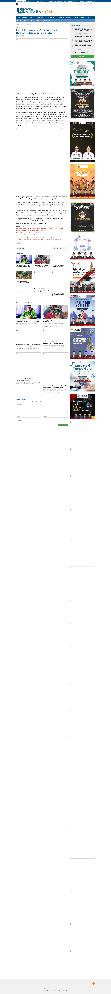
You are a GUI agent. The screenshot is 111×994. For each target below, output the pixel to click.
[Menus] (17, 4)
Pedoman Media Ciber (55, 988)
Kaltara (32, 17)
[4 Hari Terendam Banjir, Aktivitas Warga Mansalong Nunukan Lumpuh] (42, 279)
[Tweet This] (57, 248)
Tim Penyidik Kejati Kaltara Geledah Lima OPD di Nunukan (31, 230)
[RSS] (93, 983)
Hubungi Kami (67, 988)
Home (18, 17)
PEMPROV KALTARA (34, 20)
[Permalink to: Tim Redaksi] (17, 36)
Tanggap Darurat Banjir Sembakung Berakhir (28, 232)
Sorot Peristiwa (50, 17)
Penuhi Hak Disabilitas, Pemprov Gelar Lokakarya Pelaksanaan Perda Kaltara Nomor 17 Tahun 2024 (84, 41)
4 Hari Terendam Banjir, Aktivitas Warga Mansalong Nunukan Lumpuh (34, 237)
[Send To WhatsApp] (67, 248)
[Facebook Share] (54, 248)
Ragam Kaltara (84, 17)
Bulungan (40, 17)
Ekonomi (68, 17)
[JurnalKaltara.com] (34, 10)
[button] (90, 4)
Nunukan (18, 27)
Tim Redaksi (21, 35)
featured (19, 243)
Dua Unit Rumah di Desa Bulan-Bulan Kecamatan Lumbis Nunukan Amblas (36, 235)
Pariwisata (75, 17)
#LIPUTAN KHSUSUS (22, 20)
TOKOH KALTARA (45, 20)
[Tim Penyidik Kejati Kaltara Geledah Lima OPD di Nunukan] (42, 259)
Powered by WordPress (50, 990)
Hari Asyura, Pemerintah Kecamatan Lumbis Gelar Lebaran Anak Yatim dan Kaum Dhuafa (40, 228)
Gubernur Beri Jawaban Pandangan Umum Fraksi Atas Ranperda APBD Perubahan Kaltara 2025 (84, 35)
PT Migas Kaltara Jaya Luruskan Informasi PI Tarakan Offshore (83, 30)
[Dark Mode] (94, 4)
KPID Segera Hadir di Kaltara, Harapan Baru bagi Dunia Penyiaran (82, 51)
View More (82, 56)
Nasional (24, 17)
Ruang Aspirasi (60, 17)
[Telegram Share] (64, 248)
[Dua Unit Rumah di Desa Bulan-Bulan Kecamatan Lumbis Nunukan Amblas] (24, 274)
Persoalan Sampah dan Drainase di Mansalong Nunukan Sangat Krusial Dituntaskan (38, 239)
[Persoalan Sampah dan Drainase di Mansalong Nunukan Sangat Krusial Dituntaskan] (60, 281)
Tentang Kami (44, 988)
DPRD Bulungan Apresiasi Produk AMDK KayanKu (34, 1)
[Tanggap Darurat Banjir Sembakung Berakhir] (60, 259)
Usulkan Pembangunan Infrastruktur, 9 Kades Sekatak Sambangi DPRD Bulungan (73, 1)
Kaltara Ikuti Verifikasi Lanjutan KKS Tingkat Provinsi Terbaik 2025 (83, 46)
